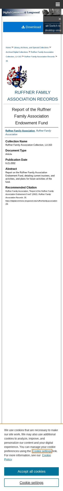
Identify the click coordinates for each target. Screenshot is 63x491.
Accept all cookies (32, 471)
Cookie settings (42, 451)
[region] (31, 457)
